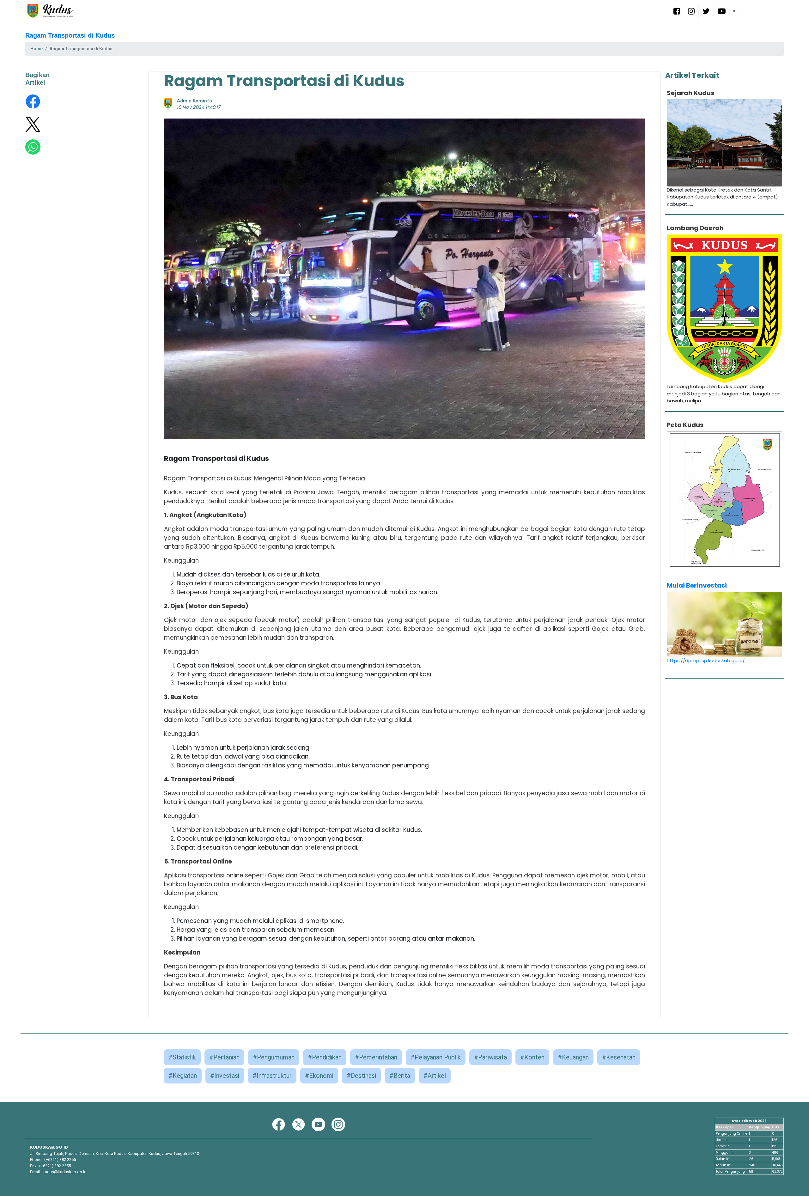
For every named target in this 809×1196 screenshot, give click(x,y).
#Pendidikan (325, 1057)
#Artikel (434, 1075)
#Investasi (224, 1075)
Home (36, 48)
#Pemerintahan (376, 1057)
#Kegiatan (182, 1075)
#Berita (399, 1075)
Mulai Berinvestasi (697, 585)
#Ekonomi (319, 1075)
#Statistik (182, 1057)
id (735, 11)
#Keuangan (573, 1057)
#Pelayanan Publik (436, 1057)
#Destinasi (361, 1075)
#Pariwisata (490, 1057)
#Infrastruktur (272, 1075)
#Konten (532, 1057)
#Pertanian (224, 1057)
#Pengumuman (274, 1057)
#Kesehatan (619, 1057)
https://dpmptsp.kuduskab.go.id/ (706, 660)
